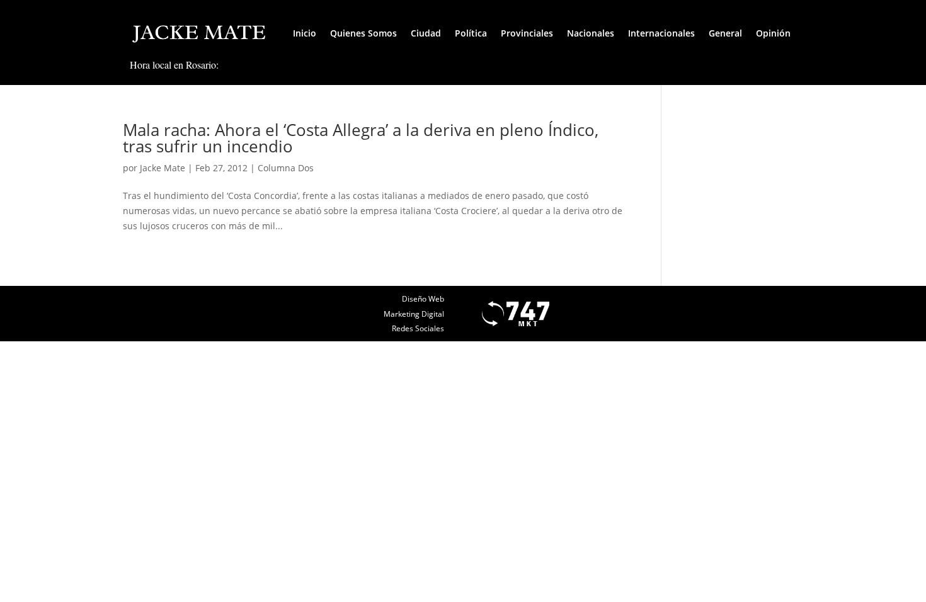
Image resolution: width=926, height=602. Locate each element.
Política (471, 33)
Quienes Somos (363, 33)
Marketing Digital (414, 314)
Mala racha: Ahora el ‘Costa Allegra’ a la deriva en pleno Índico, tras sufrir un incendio (360, 137)
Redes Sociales (418, 328)
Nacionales (590, 33)
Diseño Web (423, 298)
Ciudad (426, 33)
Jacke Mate (162, 168)
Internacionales (661, 33)
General (725, 33)
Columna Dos (286, 168)
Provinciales (527, 33)
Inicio (304, 33)
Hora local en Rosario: (174, 64)
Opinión (773, 33)
